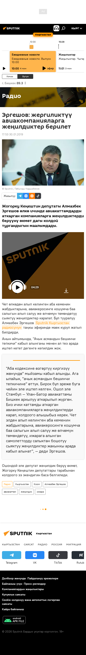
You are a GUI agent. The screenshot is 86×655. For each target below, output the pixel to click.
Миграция (73, 544)
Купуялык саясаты (13, 594)
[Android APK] (14, 620)
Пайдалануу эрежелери (42, 578)
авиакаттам (10, 491)
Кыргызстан (22, 484)
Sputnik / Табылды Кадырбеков (22, 188)
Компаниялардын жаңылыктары (23, 589)
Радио (7, 484)
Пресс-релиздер (35, 584)
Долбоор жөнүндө (14, 578)
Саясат (29, 544)
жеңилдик (26, 491)
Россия (56, 544)
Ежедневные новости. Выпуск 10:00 (31, 60)
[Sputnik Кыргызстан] (12, 30)
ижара (40, 491)
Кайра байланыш (13, 609)
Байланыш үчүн (12, 584)
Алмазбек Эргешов (55, 484)
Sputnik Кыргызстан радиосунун (36, 325)
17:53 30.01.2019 (12, 134)
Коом (37, 484)
